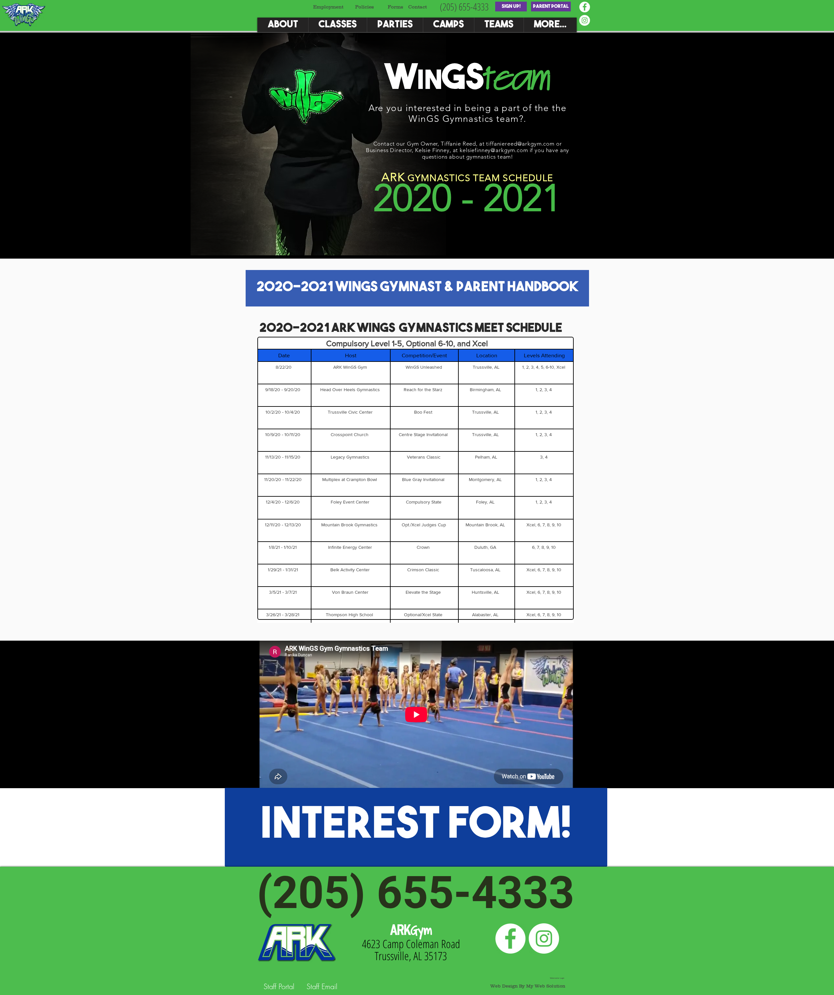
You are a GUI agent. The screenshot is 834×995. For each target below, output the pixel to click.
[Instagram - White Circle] (584, 20)
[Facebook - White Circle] (584, 7)
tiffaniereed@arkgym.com (520, 143)
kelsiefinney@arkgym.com (494, 150)
